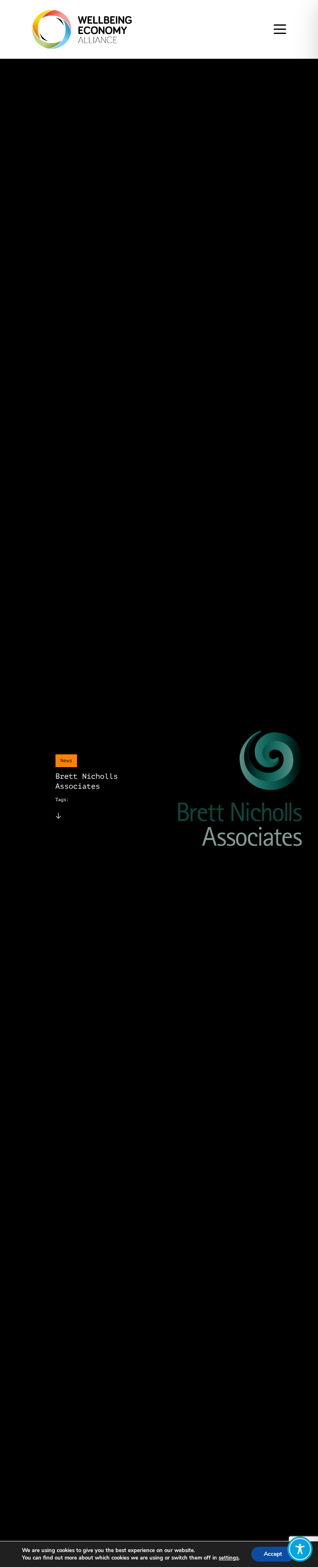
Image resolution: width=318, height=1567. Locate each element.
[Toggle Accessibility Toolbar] (300, 1549)
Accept (273, 1554)
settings (228, 1558)
